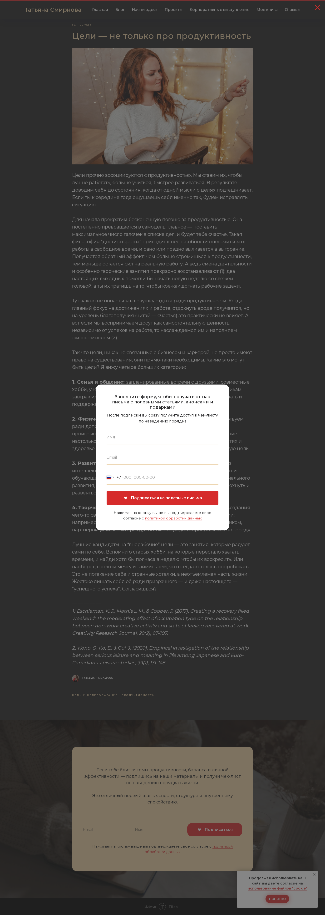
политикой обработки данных (173, 518)
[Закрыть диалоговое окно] (317, 7)
